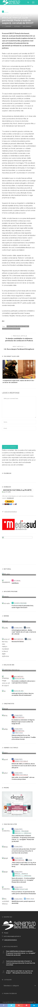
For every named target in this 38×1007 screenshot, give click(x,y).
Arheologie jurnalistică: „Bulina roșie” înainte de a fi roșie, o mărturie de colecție (24, 632)
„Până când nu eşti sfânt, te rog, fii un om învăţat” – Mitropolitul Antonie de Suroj (24, 864)
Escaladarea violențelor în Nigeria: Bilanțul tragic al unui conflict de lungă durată (23, 721)
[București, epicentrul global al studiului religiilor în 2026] (5, 752)
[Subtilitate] (6, 581)
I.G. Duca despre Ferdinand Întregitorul (19, 349)
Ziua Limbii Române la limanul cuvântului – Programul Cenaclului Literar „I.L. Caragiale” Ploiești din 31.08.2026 (21, 953)
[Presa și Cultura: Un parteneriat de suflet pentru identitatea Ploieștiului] (6, 888)
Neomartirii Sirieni (18, 641)
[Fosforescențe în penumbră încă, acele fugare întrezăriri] (6, 603)
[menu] (33, 2)
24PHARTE (8, 26)
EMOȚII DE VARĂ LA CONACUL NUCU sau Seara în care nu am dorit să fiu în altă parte (24, 765)
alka (9, 326)
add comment (27, 26)
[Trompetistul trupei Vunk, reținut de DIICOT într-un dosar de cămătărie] (19, 369)
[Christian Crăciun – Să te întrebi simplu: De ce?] (10, 670)
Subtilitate (15, 583)
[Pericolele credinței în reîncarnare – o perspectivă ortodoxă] (6, 681)
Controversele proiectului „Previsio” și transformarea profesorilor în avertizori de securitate (24, 851)
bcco (14, 326)
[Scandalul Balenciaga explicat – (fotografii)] (6, 574)
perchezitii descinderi (11, 328)
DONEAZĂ (10, 498)
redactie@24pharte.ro (10, 511)
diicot (21, 326)
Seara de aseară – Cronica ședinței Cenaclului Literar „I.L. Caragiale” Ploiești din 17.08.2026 (23, 880)
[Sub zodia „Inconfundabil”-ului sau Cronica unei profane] (5, 773)
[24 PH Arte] (11, 2)
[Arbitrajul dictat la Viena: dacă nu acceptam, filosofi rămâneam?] (3, 691)
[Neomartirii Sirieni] (6, 647)
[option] (19, 372)
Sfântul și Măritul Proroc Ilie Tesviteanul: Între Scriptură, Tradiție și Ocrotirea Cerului (24, 737)
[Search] (28, 2)
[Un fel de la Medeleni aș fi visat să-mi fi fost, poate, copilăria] (5, 596)
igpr (26, 326)
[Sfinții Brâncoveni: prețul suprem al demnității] (6, 901)
